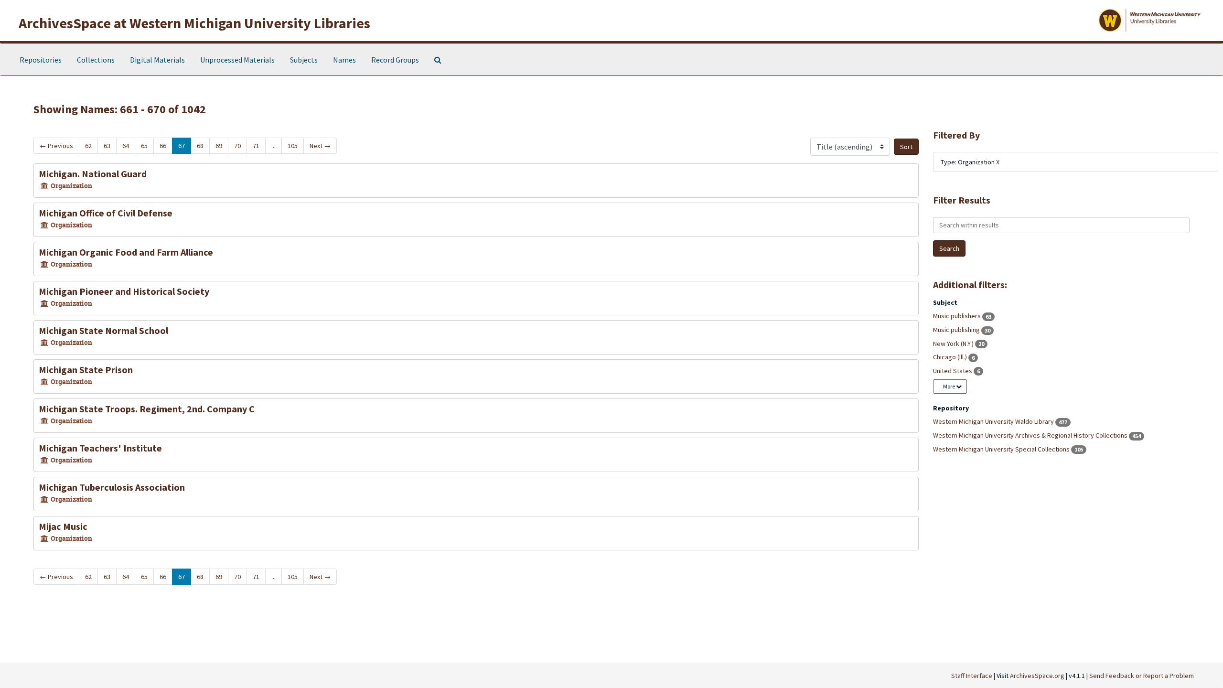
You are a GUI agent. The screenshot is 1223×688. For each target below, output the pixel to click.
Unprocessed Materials (237, 59)
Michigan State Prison (86, 370)
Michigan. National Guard (93, 174)
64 (125, 145)
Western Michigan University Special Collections (1002, 449)
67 (181, 145)
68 (200, 145)
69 (218, 145)
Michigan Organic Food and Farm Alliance (126, 252)
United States (953, 370)
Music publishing (957, 329)
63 (107, 145)
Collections (96, 59)
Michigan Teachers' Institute (100, 448)
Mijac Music (63, 526)
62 (88, 145)
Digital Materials (157, 59)
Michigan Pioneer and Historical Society (124, 291)
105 (293, 145)
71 (256, 145)
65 (144, 145)
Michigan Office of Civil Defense (105, 213)
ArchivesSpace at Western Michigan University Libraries (194, 23)
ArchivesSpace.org (1037, 675)
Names (344, 59)
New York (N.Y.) (954, 343)
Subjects (304, 59)
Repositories (41, 59)
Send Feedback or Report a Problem (1141, 675)
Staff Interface (971, 675)
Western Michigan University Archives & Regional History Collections (1031, 435)
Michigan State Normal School (103, 330)
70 (237, 145)
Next (320, 145)
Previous (56, 145)
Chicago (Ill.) (950, 357)
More (949, 386)
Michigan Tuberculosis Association (112, 487)
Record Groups (395, 59)
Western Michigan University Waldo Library (994, 421)
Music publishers (957, 316)
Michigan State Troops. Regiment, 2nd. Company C (147, 409)
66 (163, 145)
